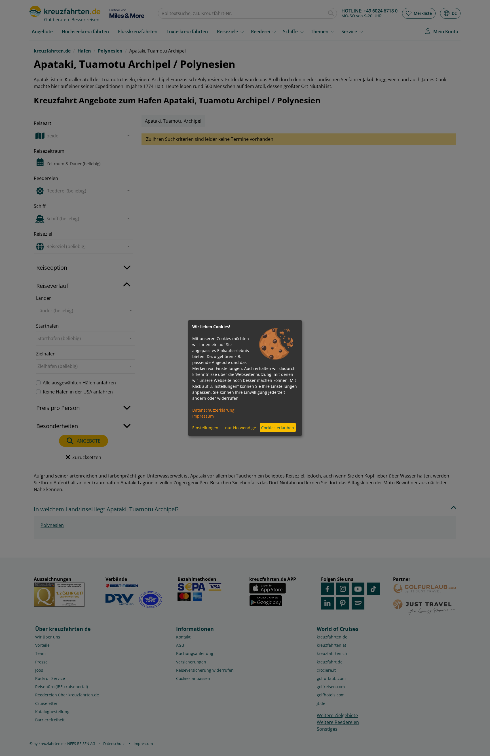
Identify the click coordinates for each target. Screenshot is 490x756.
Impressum (203, 416)
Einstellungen (205, 427)
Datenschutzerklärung (213, 410)
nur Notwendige (240, 427)
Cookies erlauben (277, 427)
